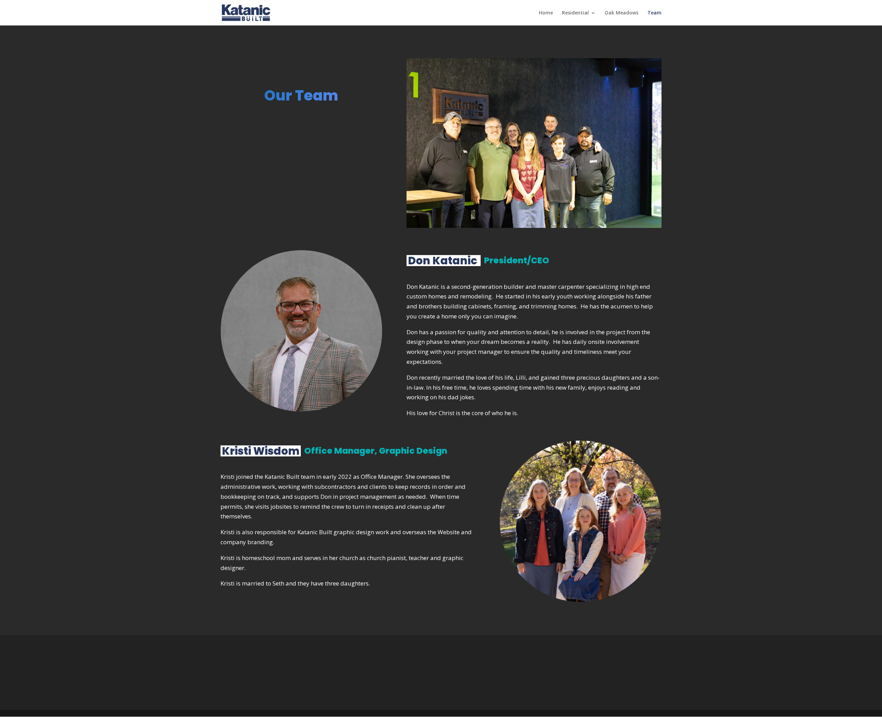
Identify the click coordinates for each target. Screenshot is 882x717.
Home (546, 13)
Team (654, 13)
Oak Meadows (621, 13)
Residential (575, 13)
